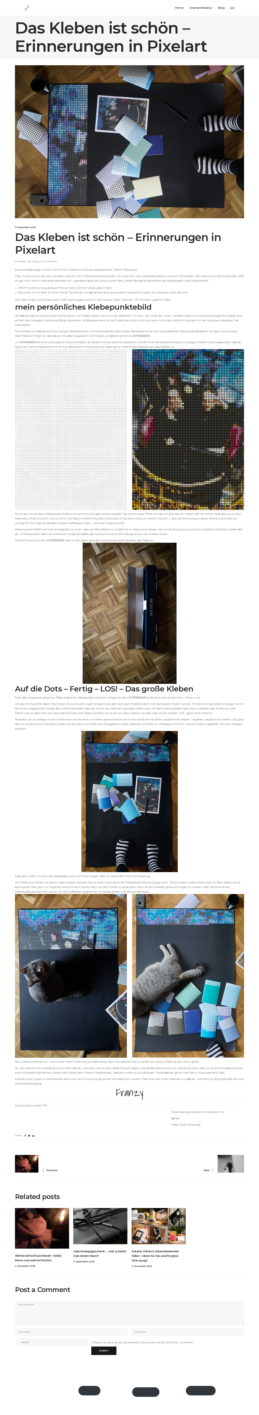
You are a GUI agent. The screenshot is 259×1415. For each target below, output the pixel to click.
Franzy (35, 261)
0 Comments (49, 261)
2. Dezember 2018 (25, 1266)
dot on (93, 292)
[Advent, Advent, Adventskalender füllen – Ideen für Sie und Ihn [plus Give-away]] (159, 1226)
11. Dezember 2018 (25, 227)
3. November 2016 (142, 1266)
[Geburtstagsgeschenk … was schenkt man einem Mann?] (100, 1226)
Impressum (146, 1392)
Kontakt (89, 1391)
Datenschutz (200, 1391)
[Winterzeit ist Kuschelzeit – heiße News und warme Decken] (42, 1228)
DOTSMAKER (141, 336)
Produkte (20, 261)
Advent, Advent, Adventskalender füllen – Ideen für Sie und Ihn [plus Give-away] (155, 1256)
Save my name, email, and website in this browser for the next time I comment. (144, 1342)
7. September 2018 (83, 1261)
